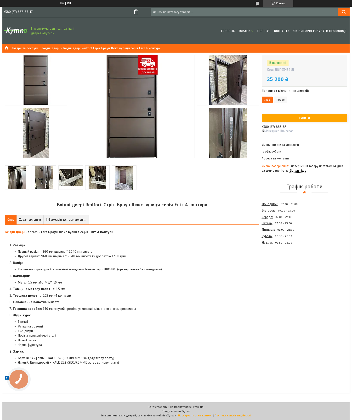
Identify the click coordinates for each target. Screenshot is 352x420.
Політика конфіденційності (233, 415)
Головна (228, 31)
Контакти (282, 31)
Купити (304, 118)
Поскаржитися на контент (195, 415)
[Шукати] (344, 12)
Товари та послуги (24, 48)
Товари (244, 31)
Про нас (263, 31)
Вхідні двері (50, 48)
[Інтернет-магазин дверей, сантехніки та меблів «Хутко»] (16, 31)
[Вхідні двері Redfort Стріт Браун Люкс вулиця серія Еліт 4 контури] (279, 272)
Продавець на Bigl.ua (176, 411)
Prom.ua (198, 407)
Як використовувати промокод (319, 31)
